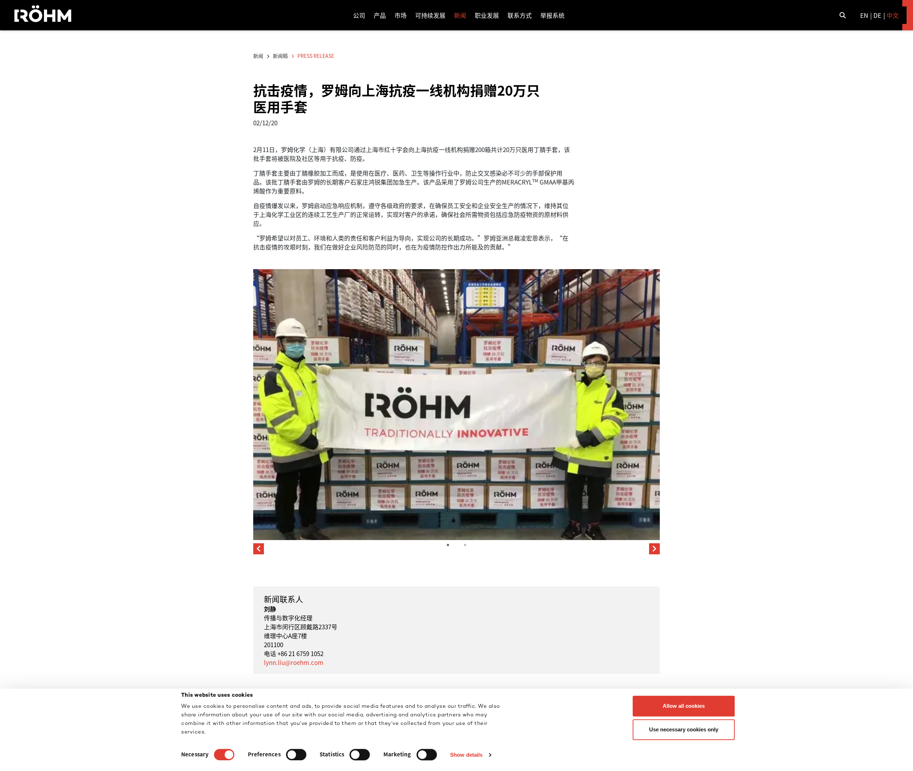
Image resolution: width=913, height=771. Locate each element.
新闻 (258, 55)
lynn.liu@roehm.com (293, 662)
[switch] (296, 754)
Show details (466, 755)
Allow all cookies (684, 706)
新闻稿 (280, 55)
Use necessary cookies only (683, 729)
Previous (258, 548)
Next (654, 548)
